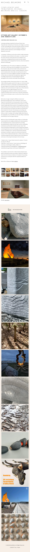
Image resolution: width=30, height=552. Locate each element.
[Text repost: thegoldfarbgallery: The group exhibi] (15, 527)
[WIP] (15, 281)
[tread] (15, 418)
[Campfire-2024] (15, 363)
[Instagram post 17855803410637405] (15, 336)
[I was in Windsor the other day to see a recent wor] (15, 500)
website (16, 161)
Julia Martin (7, 200)
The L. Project (17, 547)
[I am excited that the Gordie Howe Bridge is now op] (15, 253)
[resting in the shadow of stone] (15, 226)
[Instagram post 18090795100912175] (15, 472)
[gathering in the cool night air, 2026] (15, 445)
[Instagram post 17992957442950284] (15, 390)
